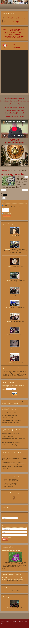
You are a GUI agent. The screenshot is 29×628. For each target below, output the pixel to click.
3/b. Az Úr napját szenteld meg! (11, 480)
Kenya (17, 235)
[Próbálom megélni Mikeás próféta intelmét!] (15, 72)
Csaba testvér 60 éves (18, 266)
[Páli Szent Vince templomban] (14, 316)
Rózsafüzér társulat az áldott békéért (12, 207)
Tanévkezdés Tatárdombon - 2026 (10, 422)
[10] (14, 603)
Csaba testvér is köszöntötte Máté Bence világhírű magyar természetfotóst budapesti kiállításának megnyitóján (15, 251)
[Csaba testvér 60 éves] (14, 261)
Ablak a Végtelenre (5, 170)
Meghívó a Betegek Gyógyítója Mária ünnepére (13, 445)
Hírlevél (5, 205)
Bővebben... (4, 568)
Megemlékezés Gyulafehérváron (18, 307)
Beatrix (19, 402)
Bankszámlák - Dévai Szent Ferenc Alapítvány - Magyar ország (14, 36)
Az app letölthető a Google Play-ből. (15, 580)
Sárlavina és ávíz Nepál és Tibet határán (12, 462)
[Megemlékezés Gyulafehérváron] (14, 303)
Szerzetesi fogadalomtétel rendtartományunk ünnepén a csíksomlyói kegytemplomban (13, 465)
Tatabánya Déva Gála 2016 (18, 295)
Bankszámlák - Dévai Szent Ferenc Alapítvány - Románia (14, 33)
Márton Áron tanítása (7, 456)
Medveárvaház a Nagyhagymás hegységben (18, 281)
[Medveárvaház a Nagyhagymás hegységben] (14, 275)
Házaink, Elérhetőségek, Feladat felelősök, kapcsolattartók (14, 29)
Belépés (5, 539)
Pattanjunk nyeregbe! (7, 417)
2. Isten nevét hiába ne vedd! (10, 483)
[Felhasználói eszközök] (26, 177)
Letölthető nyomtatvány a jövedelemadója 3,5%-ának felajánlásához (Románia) (14, 110)
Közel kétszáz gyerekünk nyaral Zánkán (12, 420)
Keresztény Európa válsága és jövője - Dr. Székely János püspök (14, 459)
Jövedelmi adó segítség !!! (14, 116)
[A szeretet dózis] (14, 343)
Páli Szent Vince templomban (17, 321)
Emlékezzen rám (7, 537)
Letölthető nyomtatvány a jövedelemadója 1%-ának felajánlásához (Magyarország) (14, 101)
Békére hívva (5, 468)
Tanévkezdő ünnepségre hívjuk (10, 415)
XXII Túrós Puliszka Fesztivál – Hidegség (12, 412)
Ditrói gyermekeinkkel (18, 362)
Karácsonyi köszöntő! (17, 607)
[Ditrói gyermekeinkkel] (14, 357)
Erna (23, 402)
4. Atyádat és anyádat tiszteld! (10, 479)
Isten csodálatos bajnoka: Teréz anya (11, 442)
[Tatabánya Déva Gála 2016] (14, 290)
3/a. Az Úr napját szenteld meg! (11, 482)
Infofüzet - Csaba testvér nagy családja (10, 591)
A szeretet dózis (17, 348)
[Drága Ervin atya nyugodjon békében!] (14, 330)
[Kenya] (14, 230)
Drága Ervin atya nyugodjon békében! (17, 334)
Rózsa (11, 403)
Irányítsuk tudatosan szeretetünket (10, 433)
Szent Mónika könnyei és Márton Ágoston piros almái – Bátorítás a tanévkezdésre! (13, 439)
